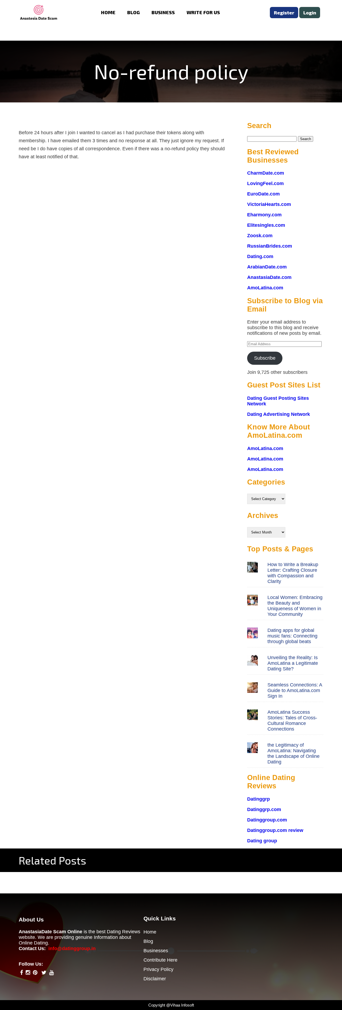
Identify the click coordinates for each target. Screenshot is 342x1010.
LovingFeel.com (265, 183)
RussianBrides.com (269, 246)
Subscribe (264, 358)
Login (309, 13)
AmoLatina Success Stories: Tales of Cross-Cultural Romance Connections (292, 720)
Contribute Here (160, 960)
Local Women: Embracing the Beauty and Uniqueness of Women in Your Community (294, 606)
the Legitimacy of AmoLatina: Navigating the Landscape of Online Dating (293, 753)
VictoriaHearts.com (269, 204)
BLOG (133, 12)
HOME (108, 12)
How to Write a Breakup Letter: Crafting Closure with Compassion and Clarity (292, 573)
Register (284, 13)
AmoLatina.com (265, 287)
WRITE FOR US (203, 12)
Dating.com (260, 256)
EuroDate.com (263, 194)
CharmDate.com (265, 173)
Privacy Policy (158, 969)
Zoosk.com (260, 235)
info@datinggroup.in (72, 948)
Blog (148, 941)
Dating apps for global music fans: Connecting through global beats (292, 636)
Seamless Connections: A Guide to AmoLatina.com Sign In (294, 690)
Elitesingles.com (266, 225)
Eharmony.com (264, 214)
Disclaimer (154, 978)
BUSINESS (163, 12)
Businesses (155, 950)
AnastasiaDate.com (269, 277)
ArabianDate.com (267, 267)
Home (149, 932)
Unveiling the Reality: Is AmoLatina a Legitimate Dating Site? (292, 663)
